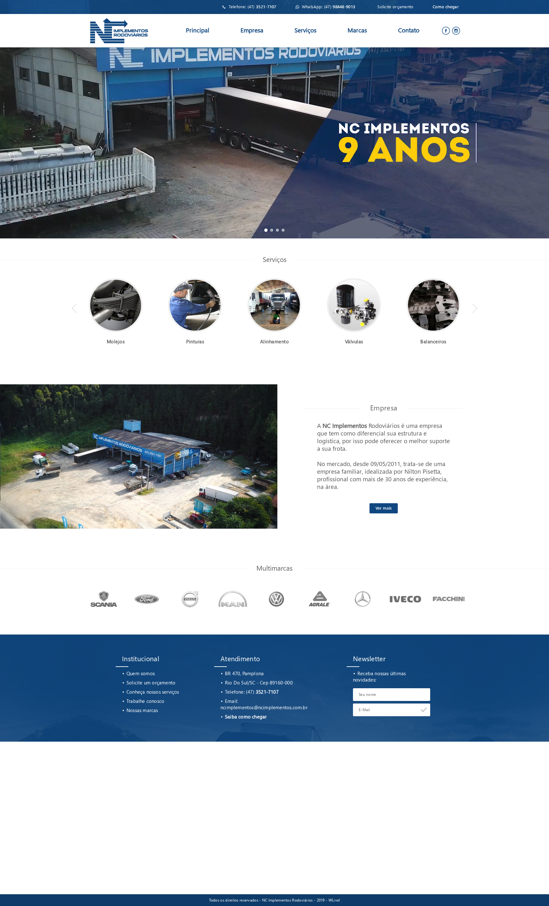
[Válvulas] (354, 278)
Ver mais (384, 508)
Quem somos (140, 673)
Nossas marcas (142, 710)
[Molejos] (115, 278)
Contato (408, 30)
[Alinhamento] (274, 278)
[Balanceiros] (433, 278)
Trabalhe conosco (145, 701)
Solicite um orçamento (150, 682)
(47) (261, 6)
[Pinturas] (195, 278)
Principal (197, 30)
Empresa (252, 30)
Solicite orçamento (395, 6)
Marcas (357, 30)
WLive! (334, 900)
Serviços (305, 30)
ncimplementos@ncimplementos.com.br (264, 707)
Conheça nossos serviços (152, 692)
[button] (266, 230)
